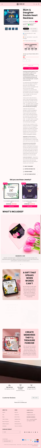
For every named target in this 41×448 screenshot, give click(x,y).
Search (3, 412)
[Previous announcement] (2, 1)
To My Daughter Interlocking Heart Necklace (29, 201)
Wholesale (4, 426)
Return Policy (17, 416)
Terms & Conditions (18, 426)
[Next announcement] (39, 1)
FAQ (3, 414)
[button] (2, 4)
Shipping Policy (17, 419)
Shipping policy (36, 444)
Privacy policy (24, 444)
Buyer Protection (5, 421)
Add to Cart (11, 206)
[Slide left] (3, 29)
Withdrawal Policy (18, 423)
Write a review (35, 397)
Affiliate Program (5, 423)
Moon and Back (34, 28)
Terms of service (30, 444)
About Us (16, 412)
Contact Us (17, 414)
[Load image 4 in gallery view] (16, 28)
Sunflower (26, 28)
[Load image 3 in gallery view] (13, 28)
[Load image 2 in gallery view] (9, 28)
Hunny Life (8, 444)
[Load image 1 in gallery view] (6, 28)
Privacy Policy (17, 421)
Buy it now (31, 68)
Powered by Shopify (13, 444)
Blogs (3, 416)
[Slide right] (19, 29)
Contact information (35, 445)
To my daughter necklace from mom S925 (11, 201)
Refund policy (19, 444)
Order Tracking (5, 419)
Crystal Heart (26, 30)
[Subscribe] (19, 432)
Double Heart (34, 30)
